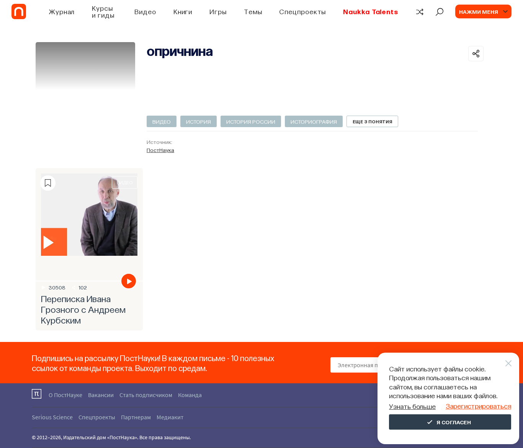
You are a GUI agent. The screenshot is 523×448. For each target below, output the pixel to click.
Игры (218, 11)
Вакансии (101, 395)
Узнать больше (412, 406)
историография (314, 121)
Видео (145, 11)
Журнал (62, 11)
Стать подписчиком (145, 395)
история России (250, 121)
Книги (183, 11)
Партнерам (136, 417)
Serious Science (52, 417)
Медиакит (170, 417)
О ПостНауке (65, 395)
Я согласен (453, 422)
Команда (190, 395)
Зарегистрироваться (478, 406)
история (198, 121)
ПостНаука (160, 150)
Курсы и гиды (103, 11)
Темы (253, 11)
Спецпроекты (302, 11)
